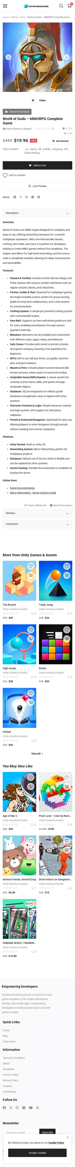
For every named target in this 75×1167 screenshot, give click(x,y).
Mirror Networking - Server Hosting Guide (33, 492)
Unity (22, 17)
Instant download (19, 111)
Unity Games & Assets (18, 128)
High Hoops (9, 668)
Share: (6, 197)
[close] (67, 1137)
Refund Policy (10, 1080)
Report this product (62, 505)
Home (6, 17)
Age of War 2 (10, 815)
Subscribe (47, 1132)
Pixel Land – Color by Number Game (55, 815)
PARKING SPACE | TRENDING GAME (19, 943)
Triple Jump (46, 604)
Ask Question (62, 141)
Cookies (7, 1086)
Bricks (42, 668)
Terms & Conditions (14, 1057)
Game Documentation (22, 488)
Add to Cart (39, 165)
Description (12, 213)
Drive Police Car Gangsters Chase (55, 879)
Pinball (7, 731)
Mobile (14, 17)
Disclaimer (9, 1069)
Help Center (9, 1041)
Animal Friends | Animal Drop (19, 879)
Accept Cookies (37, 1152)
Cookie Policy (56, 1142)
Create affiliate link (35, 505)
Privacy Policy (11, 1074)
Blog (5, 1035)
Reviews (10, 513)
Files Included (10, 149)
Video (42, 100)
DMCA (6, 1063)
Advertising (9, 1091)
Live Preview (40, 186)
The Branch (9, 604)
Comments (12, 523)
